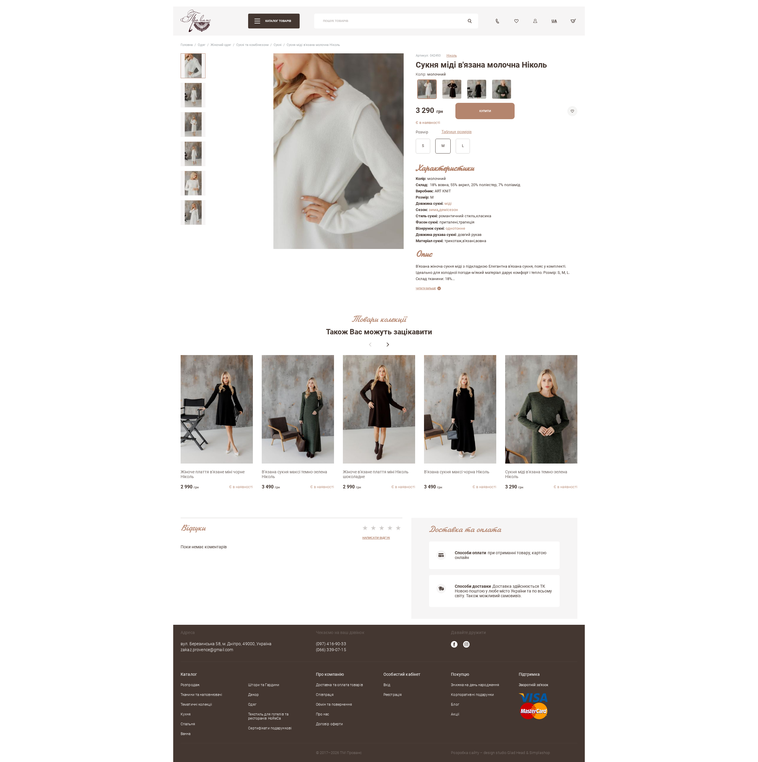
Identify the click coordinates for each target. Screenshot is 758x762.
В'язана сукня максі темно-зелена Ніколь (294, 474)
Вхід (386, 685)
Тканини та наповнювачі (201, 695)
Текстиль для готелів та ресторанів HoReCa (268, 716)
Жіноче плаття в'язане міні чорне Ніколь (213, 474)
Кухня (186, 714)
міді (448, 203)
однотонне (455, 228)
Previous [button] (370, 344)
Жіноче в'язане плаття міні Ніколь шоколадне (376, 474)
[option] (193, 65)
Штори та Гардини (263, 685)
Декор (253, 695)
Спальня (188, 724)
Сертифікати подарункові (270, 728)
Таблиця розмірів (456, 132)
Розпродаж (190, 685)
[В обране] (572, 111)
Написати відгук (376, 537)
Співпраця (325, 695)
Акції (455, 714)
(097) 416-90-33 (331, 643)
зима (433, 209)
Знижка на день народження (475, 685)
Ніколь (452, 55)
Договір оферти (329, 724)
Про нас (322, 714)
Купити (485, 111)
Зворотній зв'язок (533, 685)
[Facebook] (454, 644)
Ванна (186, 734)
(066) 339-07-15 (331, 649)
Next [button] (388, 344)
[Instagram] (466, 644)
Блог (455, 704)
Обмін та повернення (334, 704)
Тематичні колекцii (196, 704)
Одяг (252, 704)
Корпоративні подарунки (472, 695)
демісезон (448, 209)
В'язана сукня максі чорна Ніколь (456, 471)
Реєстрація (392, 695)
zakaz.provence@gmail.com (207, 649)
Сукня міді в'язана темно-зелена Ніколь (536, 474)
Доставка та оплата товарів (339, 685)
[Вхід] (535, 21)
